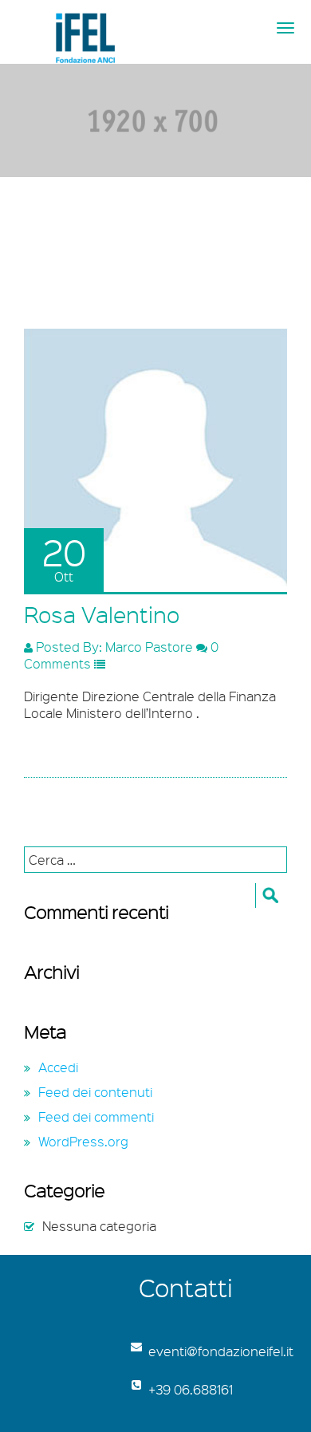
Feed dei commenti (96, 1116)
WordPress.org (83, 1141)
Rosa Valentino (101, 614)
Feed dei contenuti (95, 1091)
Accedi (58, 1067)
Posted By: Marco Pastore (113, 646)
